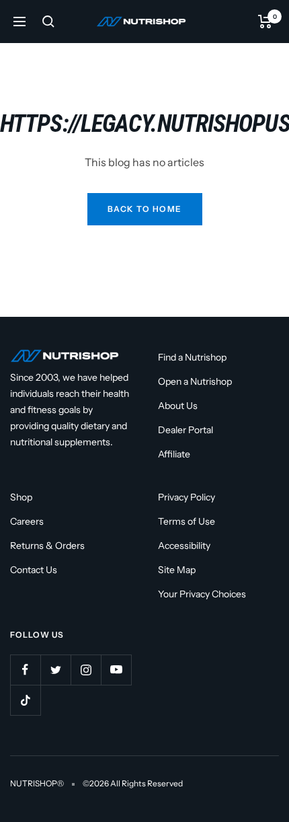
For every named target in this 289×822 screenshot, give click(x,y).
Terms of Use (186, 521)
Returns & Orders (47, 545)
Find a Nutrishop (192, 357)
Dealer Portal (185, 430)
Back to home (145, 209)
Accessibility (184, 545)
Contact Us (33, 570)
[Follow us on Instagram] (86, 670)
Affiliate (174, 454)
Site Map (177, 570)
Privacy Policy (186, 497)
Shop (21, 497)
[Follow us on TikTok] (25, 700)
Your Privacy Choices (202, 594)
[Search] (48, 21)
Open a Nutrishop (195, 381)
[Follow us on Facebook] (25, 670)
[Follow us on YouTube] (116, 670)
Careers (27, 521)
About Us (178, 406)
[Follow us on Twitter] (55, 670)
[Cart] (265, 21)
